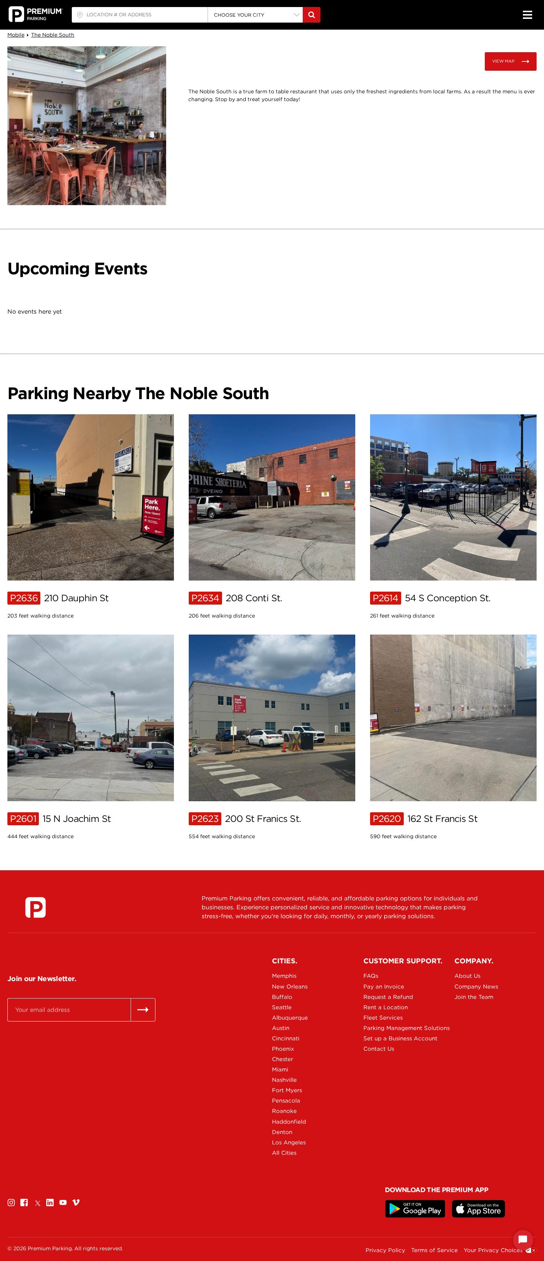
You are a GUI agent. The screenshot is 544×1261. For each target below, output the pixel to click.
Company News (476, 986)
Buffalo (282, 997)
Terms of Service (434, 1250)
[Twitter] (37, 1203)
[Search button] (311, 15)
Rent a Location (385, 1007)
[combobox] (140, 15)
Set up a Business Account (389, 1038)
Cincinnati (285, 1038)
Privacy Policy (385, 1250)
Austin (280, 1028)
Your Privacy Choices (493, 1250)
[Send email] (143, 1009)
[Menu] (527, 15)
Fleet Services (383, 1017)
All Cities (284, 1153)
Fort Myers (287, 1090)
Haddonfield (289, 1121)
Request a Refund (388, 997)
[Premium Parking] (35, 907)
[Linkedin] (50, 1203)
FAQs (370, 976)
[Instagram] (11, 1203)
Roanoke (284, 1111)
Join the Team (473, 997)
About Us (467, 976)
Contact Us (378, 1049)
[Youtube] (63, 1203)
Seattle (282, 1007)
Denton (282, 1132)
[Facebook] (24, 1203)
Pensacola (286, 1100)
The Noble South (52, 35)
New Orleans (290, 986)
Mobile (15, 35)
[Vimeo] (76, 1203)
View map (503, 61)
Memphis (284, 976)
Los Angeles (289, 1142)
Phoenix (283, 1049)
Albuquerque (290, 1017)
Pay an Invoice (383, 986)
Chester (282, 1059)
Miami (280, 1069)
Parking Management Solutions (389, 1028)
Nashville (284, 1080)
